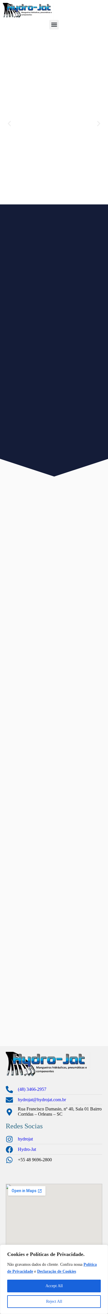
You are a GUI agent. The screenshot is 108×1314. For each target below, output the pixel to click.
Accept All (54, 1286)
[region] (54, 1279)
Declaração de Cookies (56, 1271)
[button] (54, 24)
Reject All (54, 1301)
